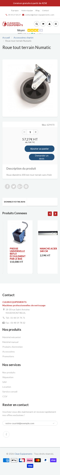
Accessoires (8, 351)
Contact (45, 10)
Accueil (6, 37)
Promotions (8, 356)
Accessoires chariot (23, 37)
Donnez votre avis (14, 202)
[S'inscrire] (53, 423)
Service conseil (9, 391)
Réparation (7, 377)
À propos (15, 10)
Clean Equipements (23, 454)
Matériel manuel (10, 342)
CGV (4, 396)
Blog (37, 10)
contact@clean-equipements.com (39, 15)
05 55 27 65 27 (14, 15)
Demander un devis (41, 157)
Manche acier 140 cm (43, 249)
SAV (4, 382)
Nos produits (8, 372)
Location (6, 386)
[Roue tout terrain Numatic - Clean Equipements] (30, 88)
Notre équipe (27, 10)
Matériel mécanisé (11, 337)
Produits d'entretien (12, 346)
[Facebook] (6, 434)
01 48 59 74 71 (17, 317)
